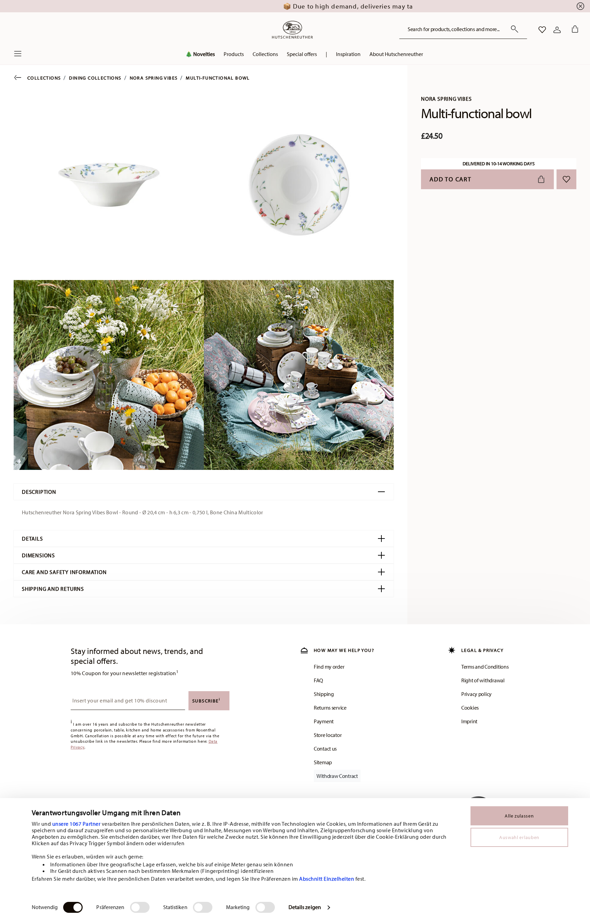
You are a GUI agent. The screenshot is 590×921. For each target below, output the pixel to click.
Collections (44, 78)
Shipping (324, 693)
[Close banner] (580, 6)
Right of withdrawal (483, 680)
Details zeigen (305, 907)
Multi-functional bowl (218, 78)
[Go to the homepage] (292, 30)
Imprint (469, 721)
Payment (324, 721)
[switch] (140, 907)
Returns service (330, 707)
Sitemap (323, 762)
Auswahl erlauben (519, 837)
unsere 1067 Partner (76, 823)
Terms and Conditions (484, 666)
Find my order (329, 666)
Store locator (327, 734)
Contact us (325, 748)
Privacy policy (476, 693)
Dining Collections (95, 78)
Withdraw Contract (337, 775)
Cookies (470, 707)
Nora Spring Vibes (154, 78)
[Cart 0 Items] (573, 29)
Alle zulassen (519, 816)
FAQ (318, 680)
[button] (200, 55)
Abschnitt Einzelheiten (326, 878)
